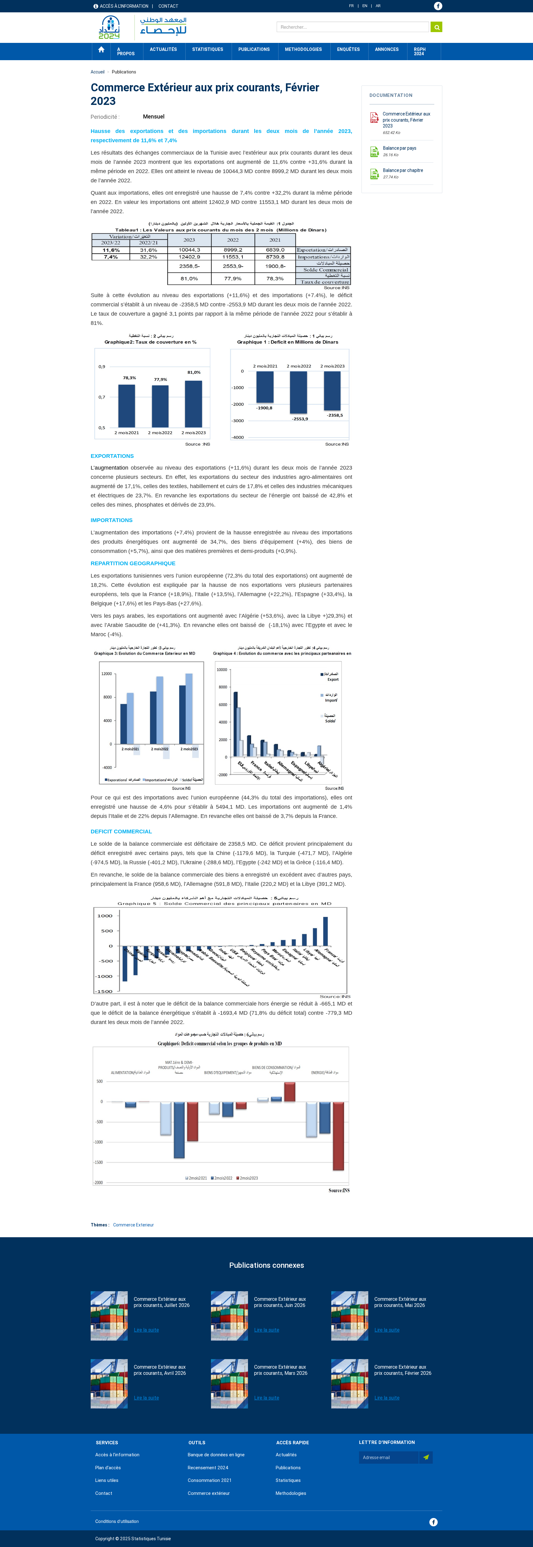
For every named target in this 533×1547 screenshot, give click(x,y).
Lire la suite (146, 1330)
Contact (169, 6)
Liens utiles (106, 1480)
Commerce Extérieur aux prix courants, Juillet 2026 (162, 1302)
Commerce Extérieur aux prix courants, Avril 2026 (160, 1370)
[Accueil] (139, 27)
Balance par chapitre (403, 170)
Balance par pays (399, 148)
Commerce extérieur (209, 1493)
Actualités (286, 1455)
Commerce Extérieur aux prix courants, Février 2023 (406, 119)
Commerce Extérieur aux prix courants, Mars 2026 (281, 1370)
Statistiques (288, 1480)
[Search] (436, 27)
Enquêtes (348, 49)
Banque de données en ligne (216, 1455)
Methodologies (291, 1493)
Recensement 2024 (208, 1467)
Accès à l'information (124, 6)
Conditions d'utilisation (117, 1521)
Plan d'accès (108, 1467)
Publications (254, 49)
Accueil (101, 49)
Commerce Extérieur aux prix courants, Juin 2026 (280, 1302)
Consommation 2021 (210, 1480)
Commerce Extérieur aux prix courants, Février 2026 (403, 1370)
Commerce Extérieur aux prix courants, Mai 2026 (400, 1302)
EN (364, 5)
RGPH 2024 (420, 51)
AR (378, 5)
